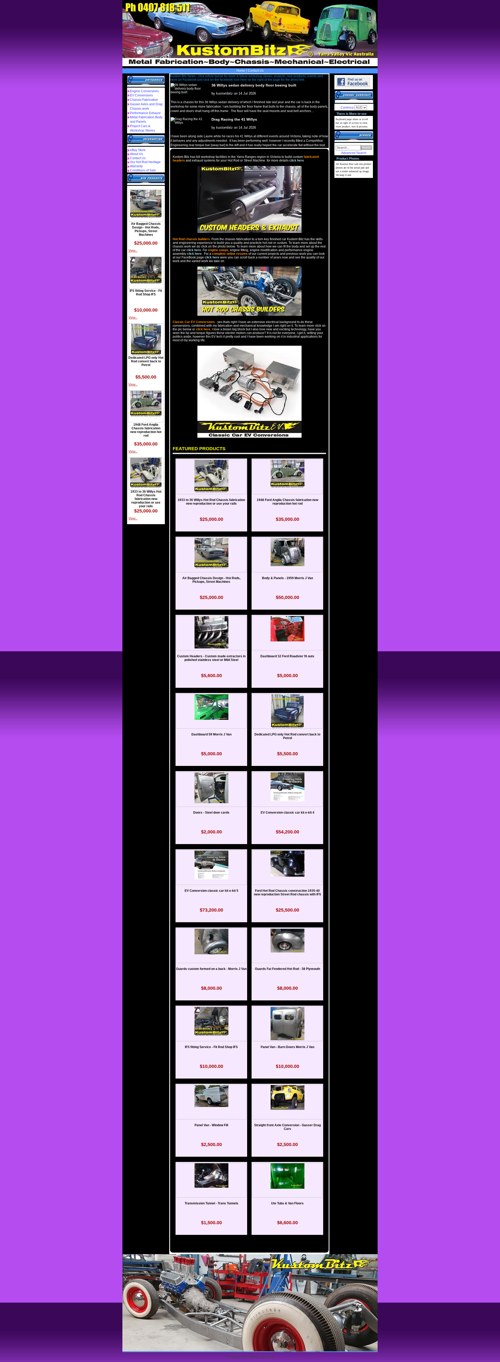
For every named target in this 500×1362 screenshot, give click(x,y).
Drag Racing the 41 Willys (234, 119)
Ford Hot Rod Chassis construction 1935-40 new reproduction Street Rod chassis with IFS (287, 892)
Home (240, 70)
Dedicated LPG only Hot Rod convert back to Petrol (146, 361)
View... (133, 250)
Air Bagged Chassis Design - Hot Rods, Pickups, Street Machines (146, 229)
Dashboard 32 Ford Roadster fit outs (287, 656)
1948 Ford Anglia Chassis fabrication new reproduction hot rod (145, 430)
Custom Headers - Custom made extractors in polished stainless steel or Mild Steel (211, 658)
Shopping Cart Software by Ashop (250, 1357)
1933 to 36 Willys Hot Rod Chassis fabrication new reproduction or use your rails (145, 499)
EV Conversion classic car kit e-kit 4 (287, 812)
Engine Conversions (144, 91)
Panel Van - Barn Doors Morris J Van (287, 1047)
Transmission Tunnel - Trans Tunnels (211, 1203)
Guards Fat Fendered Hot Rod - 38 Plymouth (287, 969)
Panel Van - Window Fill (211, 1125)
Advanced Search (353, 153)
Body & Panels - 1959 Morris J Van (287, 578)
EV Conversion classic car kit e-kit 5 (211, 891)
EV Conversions (141, 95)
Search (366, 147)
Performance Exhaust (145, 113)
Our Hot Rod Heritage (145, 162)
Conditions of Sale (143, 170)
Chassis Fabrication (144, 100)
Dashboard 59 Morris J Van (211, 734)
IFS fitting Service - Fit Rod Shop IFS (146, 292)
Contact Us (256, 70)
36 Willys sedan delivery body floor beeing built (253, 85)
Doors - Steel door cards (211, 812)
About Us (136, 154)
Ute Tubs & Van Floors (287, 1203)
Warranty (136, 166)
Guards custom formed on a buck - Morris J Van (211, 969)
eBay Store (138, 150)
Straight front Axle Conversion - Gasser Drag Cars (287, 1127)
